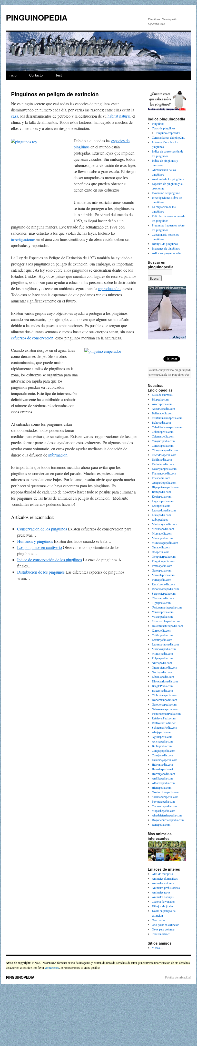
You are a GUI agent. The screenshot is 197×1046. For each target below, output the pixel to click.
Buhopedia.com (161, 422)
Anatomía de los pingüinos (168, 179)
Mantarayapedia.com (164, 524)
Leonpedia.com (161, 505)
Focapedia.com (161, 478)
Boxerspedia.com (162, 690)
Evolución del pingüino (166, 193)
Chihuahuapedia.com (164, 695)
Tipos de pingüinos (163, 128)
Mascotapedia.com (163, 575)
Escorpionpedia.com (164, 469)
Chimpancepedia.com (165, 450)
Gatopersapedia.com (164, 704)
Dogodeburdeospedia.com (168, 820)
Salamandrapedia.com (165, 797)
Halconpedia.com (162, 764)
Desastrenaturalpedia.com (167, 626)
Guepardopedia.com (164, 482)
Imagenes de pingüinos (166, 248)
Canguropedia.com (163, 441)
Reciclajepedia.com (163, 584)
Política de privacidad (178, 977)
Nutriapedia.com (162, 663)
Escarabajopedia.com (164, 760)
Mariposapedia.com (164, 649)
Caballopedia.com (162, 432)
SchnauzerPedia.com (164, 727)
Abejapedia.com (161, 732)
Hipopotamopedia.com (165, 487)
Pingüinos (158, 123)
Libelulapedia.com (163, 676)
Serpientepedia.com (163, 593)
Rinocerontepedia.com (165, 589)
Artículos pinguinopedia (166, 253)
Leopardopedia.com (164, 510)
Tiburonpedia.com (163, 598)
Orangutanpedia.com (164, 667)
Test (58, 75)
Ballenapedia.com (162, 413)
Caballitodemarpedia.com (167, 427)
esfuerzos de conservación (32, 337)
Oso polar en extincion (165, 925)
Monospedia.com (162, 653)
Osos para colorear (163, 929)
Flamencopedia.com (164, 473)
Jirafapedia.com (161, 492)
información (57, 455)
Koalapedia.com (161, 496)
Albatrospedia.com (163, 783)
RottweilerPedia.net (163, 723)
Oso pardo (158, 920)
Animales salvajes (163, 897)
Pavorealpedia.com (163, 801)
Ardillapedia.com (162, 778)
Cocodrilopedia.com (164, 455)
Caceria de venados (163, 901)
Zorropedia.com (161, 630)
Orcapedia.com (161, 547)
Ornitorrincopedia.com (165, 792)
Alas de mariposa (162, 874)
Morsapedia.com (162, 533)
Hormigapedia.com (163, 774)
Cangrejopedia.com (163, 750)
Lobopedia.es (160, 519)
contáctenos (52, 967)
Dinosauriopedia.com (165, 681)
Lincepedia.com (161, 515)
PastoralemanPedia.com (166, 713)
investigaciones (23, 239)
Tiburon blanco (161, 934)
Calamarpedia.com (163, 436)
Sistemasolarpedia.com (166, 621)
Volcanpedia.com (162, 616)
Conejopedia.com (162, 755)
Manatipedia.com (162, 538)
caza (14, 116)
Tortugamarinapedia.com (167, 607)
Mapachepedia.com (163, 811)
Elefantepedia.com (163, 464)
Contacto (36, 75)
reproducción (109, 288)
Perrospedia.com (162, 566)
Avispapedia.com (162, 741)
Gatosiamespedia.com (165, 709)
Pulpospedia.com (162, 658)
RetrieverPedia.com (163, 718)
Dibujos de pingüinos (165, 244)
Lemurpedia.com (162, 640)
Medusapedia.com (163, 529)
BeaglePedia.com (162, 686)
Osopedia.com (160, 552)
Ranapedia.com (161, 824)
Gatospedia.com (161, 570)
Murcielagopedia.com (165, 542)
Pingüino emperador (168, 133)
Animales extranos (163, 883)
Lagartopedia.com (162, 501)
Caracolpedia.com (162, 445)
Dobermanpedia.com (164, 700)
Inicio (12, 75)
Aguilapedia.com (162, 737)
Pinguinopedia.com (163, 561)
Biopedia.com (160, 399)
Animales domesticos (165, 878)
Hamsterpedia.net (162, 769)
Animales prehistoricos (166, 888)
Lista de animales (162, 395)
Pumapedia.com (161, 579)
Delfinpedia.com (162, 459)
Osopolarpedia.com (163, 556)
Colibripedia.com (162, 635)
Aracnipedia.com (162, 404)
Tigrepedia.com (161, 603)
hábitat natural (118, 116)
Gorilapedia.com (162, 672)
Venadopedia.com (162, 612)
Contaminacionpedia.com (167, 418)
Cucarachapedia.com (164, 806)
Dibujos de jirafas (162, 906)
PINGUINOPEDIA (36, 17)
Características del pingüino (168, 137)
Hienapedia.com (161, 787)
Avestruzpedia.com (163, 408)
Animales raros (161, 892)
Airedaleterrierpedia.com (167, 815)
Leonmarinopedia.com (165, 644)
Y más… (157, 948)
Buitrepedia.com (162, 746)
